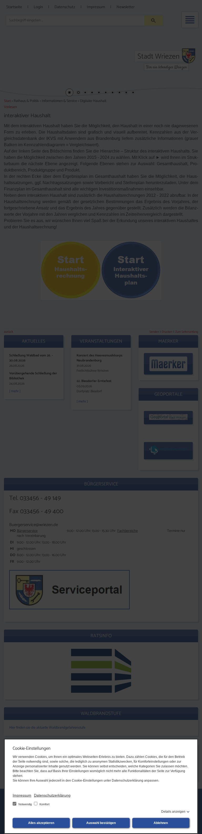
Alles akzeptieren (41, 823)
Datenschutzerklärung (52, 795)
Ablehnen (161, 823)
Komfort (44, 804)
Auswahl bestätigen (101, 823)
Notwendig (25, 804)
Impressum (22, 795)
